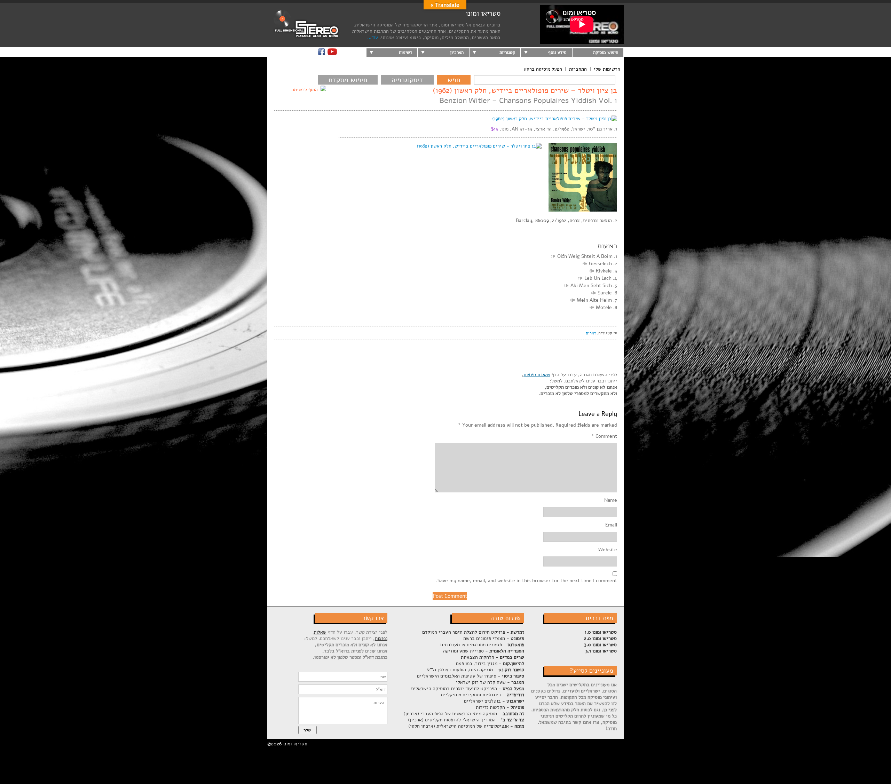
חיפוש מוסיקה (605, 52)
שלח (307, 730)
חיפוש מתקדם (348, 80)
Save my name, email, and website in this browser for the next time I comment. (526, 581)
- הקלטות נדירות (500, 707)
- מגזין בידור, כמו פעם (490, 663)
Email (611, 525)
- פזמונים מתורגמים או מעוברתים (482, 644)
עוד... (372, 37)
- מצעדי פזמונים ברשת (493, 638)
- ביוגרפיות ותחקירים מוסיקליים (482, 694)
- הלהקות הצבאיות (492, 657)
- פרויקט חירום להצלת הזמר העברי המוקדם (473, 632)
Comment (604, 436)
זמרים (591, 333)
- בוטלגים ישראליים (494, 701)
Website (607, 550)
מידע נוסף (557, 52)
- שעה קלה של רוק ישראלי (490, 682)
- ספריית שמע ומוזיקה (483, 651)
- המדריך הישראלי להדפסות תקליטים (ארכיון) (466, 719)
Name (610, 500)
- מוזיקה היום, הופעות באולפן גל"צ (475, 669)
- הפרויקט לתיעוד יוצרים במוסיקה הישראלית (467, 688)
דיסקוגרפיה (407, 80)
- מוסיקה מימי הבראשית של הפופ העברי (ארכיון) (463, 713)
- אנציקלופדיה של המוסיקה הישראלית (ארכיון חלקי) (466, 726)
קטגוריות (507, 52)
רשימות (405, 52)
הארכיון (457, 52)
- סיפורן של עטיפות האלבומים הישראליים (470, 676)
